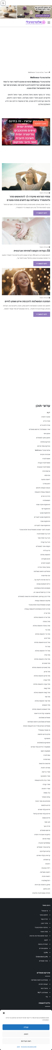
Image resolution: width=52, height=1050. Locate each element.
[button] (4, 1013)
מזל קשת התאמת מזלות (42, 692)
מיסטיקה (47, 738)
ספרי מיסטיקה (45, 776)
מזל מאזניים (46, 663)
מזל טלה (47, 655)
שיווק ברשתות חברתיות (42, 885)
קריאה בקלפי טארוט (43, 855)
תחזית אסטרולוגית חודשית (41, 893)
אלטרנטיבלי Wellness (42, 450)
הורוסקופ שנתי (45, 521)
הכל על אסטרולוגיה (43, 534)
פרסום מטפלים (45, 830)
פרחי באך (47, 826)
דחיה (26, 1034)
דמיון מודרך (46, 484)
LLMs (46, 952)
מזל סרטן (47, 672)
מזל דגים (47, 638)
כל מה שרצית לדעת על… (41, 580)
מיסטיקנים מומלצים (43, 743)
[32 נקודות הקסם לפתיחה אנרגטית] (26, 231)
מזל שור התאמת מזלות (42, 701)
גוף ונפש (47, 475)
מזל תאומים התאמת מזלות (41, 709)
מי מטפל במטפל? (44, 730)
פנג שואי (47, 822)
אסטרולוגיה (46, 458)
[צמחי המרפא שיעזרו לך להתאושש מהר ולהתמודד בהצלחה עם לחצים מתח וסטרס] (26, 176)
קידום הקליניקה (45, 851)
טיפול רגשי (44, 988)
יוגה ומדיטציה (45, 575)
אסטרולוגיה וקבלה (44, 463)
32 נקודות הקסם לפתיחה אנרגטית (32, 250)
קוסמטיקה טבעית (44, 843)
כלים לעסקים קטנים (43, 584)
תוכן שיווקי (46, 889)
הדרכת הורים (45, 496)
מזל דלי (47, 646)
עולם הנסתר (46, 797)
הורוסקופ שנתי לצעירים (42, 525)
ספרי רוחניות (46, 788)
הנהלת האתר (43, 193)
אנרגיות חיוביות (45, 454)
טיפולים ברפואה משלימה (42, 571)
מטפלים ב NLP (43, 992)
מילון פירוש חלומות (44, 734)
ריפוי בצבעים (46, 868)
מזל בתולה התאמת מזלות (41, 626)
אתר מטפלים (43, 961)
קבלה (26, 1027)
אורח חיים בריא (45, 425)
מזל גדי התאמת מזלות (42, 634)
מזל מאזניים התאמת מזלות (41, 667)
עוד (47, 997)
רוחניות (47, 864)
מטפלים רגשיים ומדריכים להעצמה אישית (36, 726)
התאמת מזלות (45, 555)
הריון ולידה (46, 550)
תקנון (18, 1046)
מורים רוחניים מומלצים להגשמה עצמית (37, 609)
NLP (48, 413)
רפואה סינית (46, 876)
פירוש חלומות (45, 805)
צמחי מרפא (46, 839)
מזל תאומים (46, 705)
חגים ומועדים (46, 559)
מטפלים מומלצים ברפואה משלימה (39, 722)
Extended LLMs (42, 957)
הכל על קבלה (45, 542)
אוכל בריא (46, 421)
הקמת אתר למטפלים (43, 546)
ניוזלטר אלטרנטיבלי (41, 927)
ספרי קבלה (46, 784)
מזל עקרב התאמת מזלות (41, 684)
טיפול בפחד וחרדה (44, 567)
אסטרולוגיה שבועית (43, 467)
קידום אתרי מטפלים (43, 847)
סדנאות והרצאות (44, 763)
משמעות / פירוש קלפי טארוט (40, 747)
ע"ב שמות (47, 793)
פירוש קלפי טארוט (44, 809)
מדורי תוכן (44, 923)
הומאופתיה (46, 500)
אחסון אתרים (43, 948)
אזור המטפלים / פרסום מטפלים (39, 429)
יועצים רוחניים (43, 984)
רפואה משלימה (45, 872)
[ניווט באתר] (49, 23)
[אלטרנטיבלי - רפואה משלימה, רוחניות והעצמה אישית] (35, 22)
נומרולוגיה (46, 755)
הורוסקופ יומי (46, 509)
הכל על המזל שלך (44, 538)
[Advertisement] (26, 346)
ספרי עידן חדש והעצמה (42, 780)
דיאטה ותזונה (45, 479)
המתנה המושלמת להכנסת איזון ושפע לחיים (27, 301)
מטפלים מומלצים (44, 717)
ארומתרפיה (46, 471)
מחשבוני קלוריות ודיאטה (42, 713)
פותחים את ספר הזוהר (42, 801)
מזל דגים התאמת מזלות (42, 642)
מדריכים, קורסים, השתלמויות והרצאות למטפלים (34, 596)
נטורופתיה (46, 759)
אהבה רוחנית (45, 417)
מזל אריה (47, 613)
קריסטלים (47, 860)
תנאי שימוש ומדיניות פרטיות (28, 1046)
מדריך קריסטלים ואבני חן (42, 592)
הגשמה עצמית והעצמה (42, 492)
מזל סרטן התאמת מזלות (42, 676)
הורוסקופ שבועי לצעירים (42, 517)
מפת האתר (44, 932)
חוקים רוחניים (45, 563)
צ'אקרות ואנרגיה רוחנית (42, 834)
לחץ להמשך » (41, 213)
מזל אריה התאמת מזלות (42, 617)
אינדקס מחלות (45, 442)
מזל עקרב (46, 680)
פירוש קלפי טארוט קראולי (41, 814)
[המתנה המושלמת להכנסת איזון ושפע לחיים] (26, 281)
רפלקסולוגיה (46, 880)
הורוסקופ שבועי (45, 513)
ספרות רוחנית (45, 768)
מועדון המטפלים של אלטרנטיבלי (39, 605)
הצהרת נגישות (43, 944)
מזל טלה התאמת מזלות (42, 659)
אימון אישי (47, 433)
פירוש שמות (46, 818)
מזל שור (47, 697)
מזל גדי (47, 630)
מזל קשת (47, 688)
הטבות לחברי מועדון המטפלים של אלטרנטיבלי (34, 530)
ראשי (47, 72)
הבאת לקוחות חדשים (43, 488)
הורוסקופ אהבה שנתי (43, 504)
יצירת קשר (44, 919)
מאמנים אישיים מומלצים (42, 588)
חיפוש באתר (44, 915)
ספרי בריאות (46, 772)
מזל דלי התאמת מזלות (42, 651)
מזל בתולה (46, 621)
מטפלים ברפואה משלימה (39, 980)
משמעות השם (45, 751)
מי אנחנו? (44, 911)
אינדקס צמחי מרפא (43, 446)
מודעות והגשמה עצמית (42, 601)
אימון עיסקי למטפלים (43, 438)
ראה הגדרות (26, 1041)
